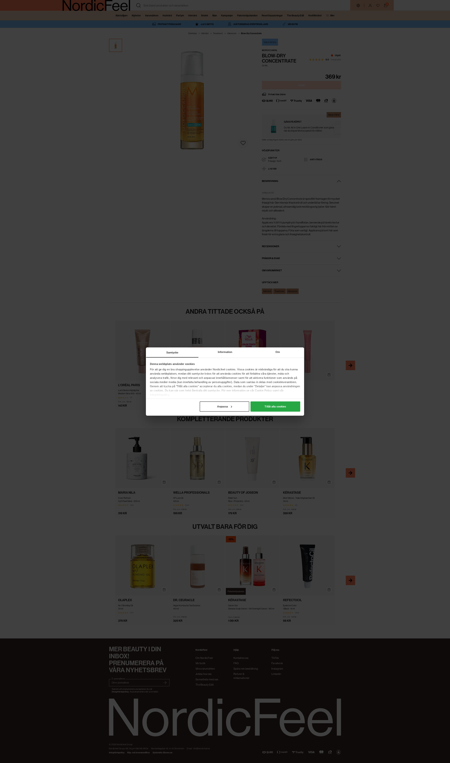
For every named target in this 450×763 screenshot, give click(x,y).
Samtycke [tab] (172, 352)
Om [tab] (277, 351)
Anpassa (222, 406)
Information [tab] (225, 351)
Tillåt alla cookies (275, 406)
